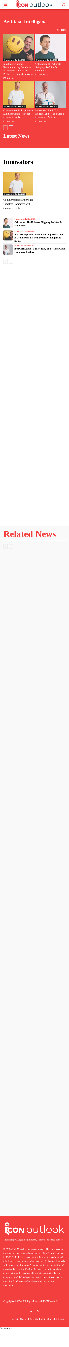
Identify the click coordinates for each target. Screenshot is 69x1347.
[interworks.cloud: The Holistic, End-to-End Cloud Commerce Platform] (50, 94)
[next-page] (11, 127)
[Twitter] (38, 1311)
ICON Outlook (9, 78)
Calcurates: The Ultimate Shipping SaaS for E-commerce (48, 67)
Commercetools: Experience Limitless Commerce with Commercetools (18, 113)
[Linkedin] (31, 1311)
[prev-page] (5, 127)
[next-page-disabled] (11, 546)
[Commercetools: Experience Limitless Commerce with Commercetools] (18, 94)
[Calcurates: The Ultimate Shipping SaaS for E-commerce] (50, 47)
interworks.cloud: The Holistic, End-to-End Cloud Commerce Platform (49, 113)
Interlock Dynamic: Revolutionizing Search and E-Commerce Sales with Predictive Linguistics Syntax (38, 237)
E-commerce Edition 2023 (14, 60)
